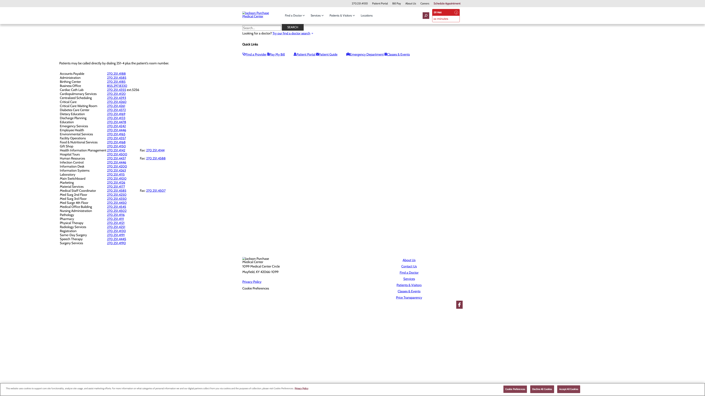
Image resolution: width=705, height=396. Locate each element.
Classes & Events (398, 54)
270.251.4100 (360, 3)
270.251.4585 (116, 78)
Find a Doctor (294, 15)
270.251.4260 (116, 102)
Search (292, 27)
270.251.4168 (116, 142)
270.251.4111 (115, 219)
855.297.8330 (117, 86)
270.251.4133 (116, 118)
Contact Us (409, 266)
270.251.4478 (116, 122)
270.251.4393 (116, 98)
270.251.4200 (117, 166)
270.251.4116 (116, 215)
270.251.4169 (116, 114)
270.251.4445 (116, 239)
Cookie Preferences (515, 389)
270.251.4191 (116, 235)
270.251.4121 (115, 223)
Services (316, 15)
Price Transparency (409, 297)
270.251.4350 (117, 199)
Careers (424, 3)
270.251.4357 (116, 138)
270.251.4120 (116, 94)
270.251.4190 (116, 243)
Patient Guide (328, 54)
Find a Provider (256, 54)
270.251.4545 (116, 207)
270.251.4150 (116, 146)
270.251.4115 (116, 175)
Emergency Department (367, 54)
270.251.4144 (155, 150)
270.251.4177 (116, 187)
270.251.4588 (156, 158)
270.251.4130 (116, 231)
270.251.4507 (156, 191)
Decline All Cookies (542, 389)
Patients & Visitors (341, 15)
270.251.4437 (116, 158)
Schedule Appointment (447, 3)
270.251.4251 (116, 227)
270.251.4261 (116, 106)
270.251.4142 (116, 150)
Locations (367, 15)
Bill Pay (396, 3)
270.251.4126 (116, 183)
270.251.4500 (117, 154)
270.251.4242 (116, 126)
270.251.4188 (116, 74)
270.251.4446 (116, 130)
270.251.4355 (116, 90)
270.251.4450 (117, 203)
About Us (410, 3)
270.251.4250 (116, 195)
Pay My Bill (277, 54)
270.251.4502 (116, 211)
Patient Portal (380, 3)
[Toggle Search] (426, 15)
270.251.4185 (116, 82)
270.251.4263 (116, 170)
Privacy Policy (251, 282)
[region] (352, 389)
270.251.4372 (116, 110)
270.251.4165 (116, 134)
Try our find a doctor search (291, 33)
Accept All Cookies (568, 389)
